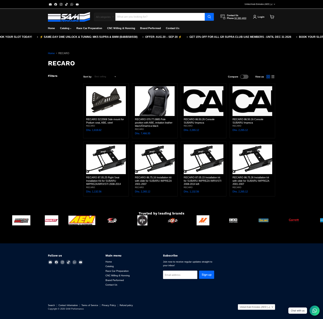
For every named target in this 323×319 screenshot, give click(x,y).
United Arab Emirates (258, 4)
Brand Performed (150, 28)
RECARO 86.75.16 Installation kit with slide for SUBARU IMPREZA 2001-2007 (153, 180)
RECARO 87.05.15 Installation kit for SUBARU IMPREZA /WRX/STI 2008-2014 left (202, 180)
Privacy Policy (109, 305)
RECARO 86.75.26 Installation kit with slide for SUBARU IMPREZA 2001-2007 (250, 180)
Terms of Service (89, 305)
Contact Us (172, 28)
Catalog (65, 28)
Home (51, 28)
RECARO (90, 126)
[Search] (209, 17)
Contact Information (68, 305)
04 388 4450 (240, 18)
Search (51, 305)
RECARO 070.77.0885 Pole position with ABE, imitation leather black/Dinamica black (153, 122)
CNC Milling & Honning (121, 28)
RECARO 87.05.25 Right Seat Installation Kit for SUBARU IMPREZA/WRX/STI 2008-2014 (103, 180)
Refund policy (126, 305)
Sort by (87, 76)
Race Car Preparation (89, 28)
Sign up (206, 274)
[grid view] (268, 76)
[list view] (273, 76)
